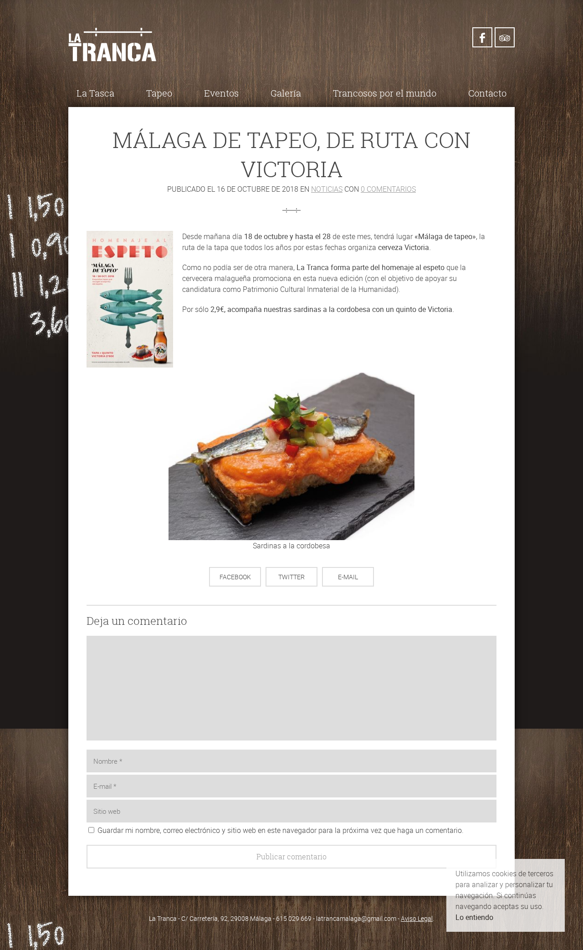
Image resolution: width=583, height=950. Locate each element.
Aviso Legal (417, 918)
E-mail (348, 576)
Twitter (291, 576)
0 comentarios (388, 189)
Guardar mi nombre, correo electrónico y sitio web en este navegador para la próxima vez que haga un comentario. (280, 830)
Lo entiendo (474, 917)
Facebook (235, 576)
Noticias (327, 189)
